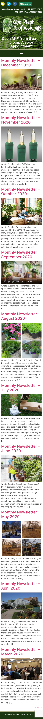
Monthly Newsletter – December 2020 (20, 62)
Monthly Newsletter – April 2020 (20, 585)
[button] (22, 53)
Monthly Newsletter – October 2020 (20, 191)
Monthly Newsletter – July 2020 (20, 387)
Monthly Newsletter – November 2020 (20, 119)
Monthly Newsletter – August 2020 (20, 316)
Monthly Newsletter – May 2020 (20, 514)
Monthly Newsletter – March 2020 (20, 651)
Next (38, 707)
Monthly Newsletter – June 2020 (20, 448)
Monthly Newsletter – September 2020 (20, 254)
